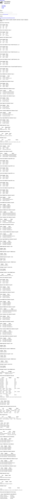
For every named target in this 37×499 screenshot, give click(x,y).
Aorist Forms (18, 19)
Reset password (5, 14)
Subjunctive (26, 19)
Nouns (3, 17)
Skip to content (2, 0)
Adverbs (8, 17)
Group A (4, 19)
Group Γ (22, 19)
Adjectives (5, 17)
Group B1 (7, 19)
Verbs (1, 17)
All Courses (4, 5)
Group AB (14, 19)
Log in (1, 10)
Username (1, 12)
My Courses (4, 6)
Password (1, 14)
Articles (13, 17)
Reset (1, 20)
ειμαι (1, 19)
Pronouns (11, 17)
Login (3, 8)
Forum (3, 7)
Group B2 (10, 19)
